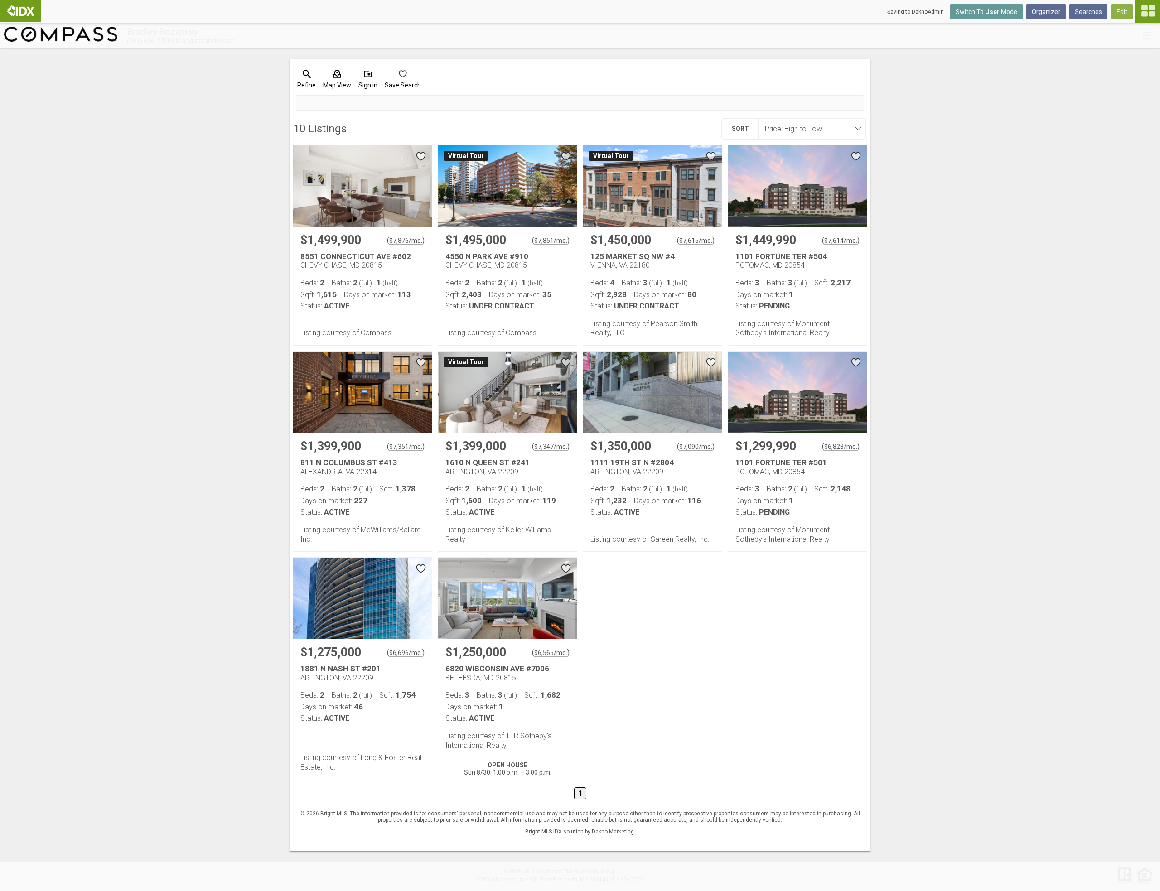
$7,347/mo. (550, 446)
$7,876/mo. (405, 240)
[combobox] (809, 129)
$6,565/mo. (550, 652)
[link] (307, 81)
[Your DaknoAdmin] (20, 11)
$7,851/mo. (550, 240)
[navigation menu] (1147, 11)
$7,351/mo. (405, 446)
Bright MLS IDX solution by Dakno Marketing (579, 831)
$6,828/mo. (840, 446)
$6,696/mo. (405, 652)
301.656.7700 (626, 880)
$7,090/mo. (695, 446)
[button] (337, 81)
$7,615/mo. (695, 240)
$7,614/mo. (840, 240)
